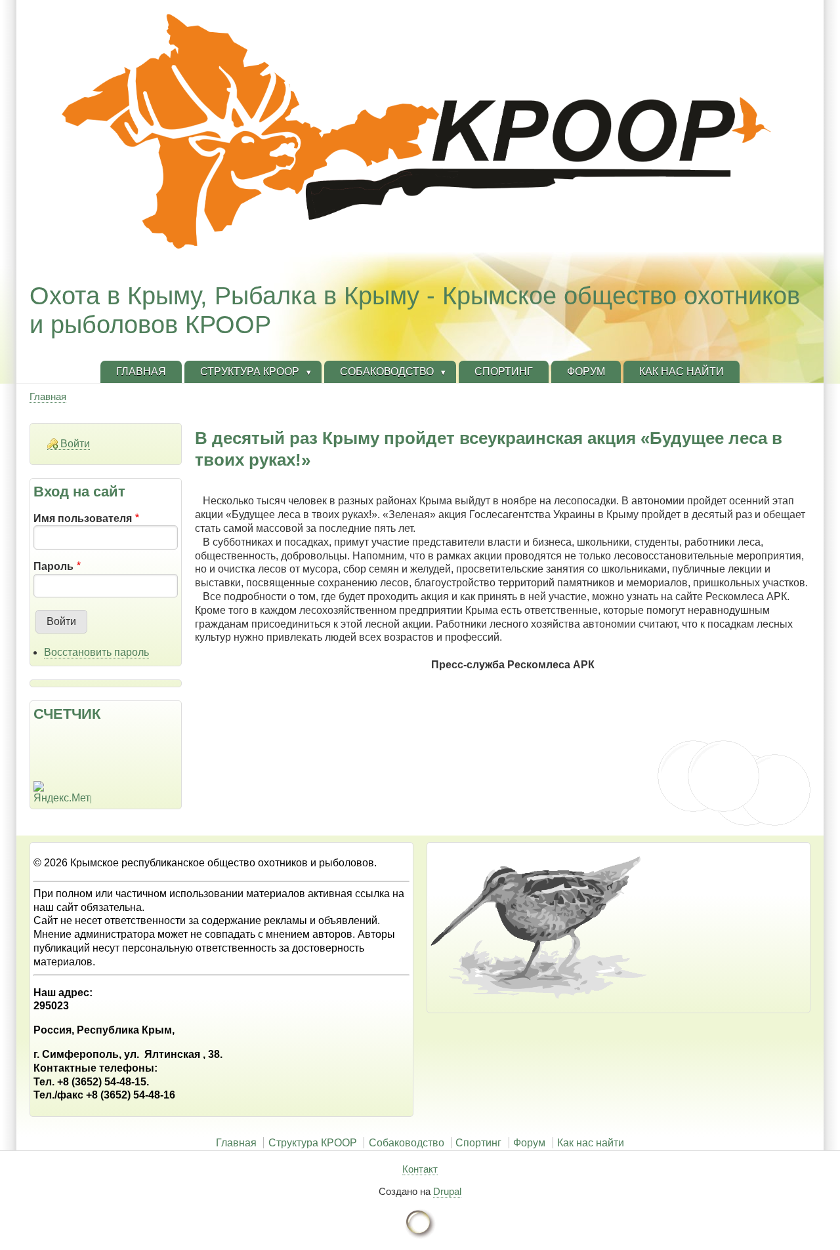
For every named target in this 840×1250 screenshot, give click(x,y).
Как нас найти (590, 1142)
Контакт (420, 1169)
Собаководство (406, 1142)
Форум (529, 1142)
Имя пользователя (82, 518)
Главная (48, 396)
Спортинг (478, 1142)
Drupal (447, 1191)
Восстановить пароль (96, 652)
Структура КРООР (312, 1142)
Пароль (53, 566)
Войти (75, 443)
